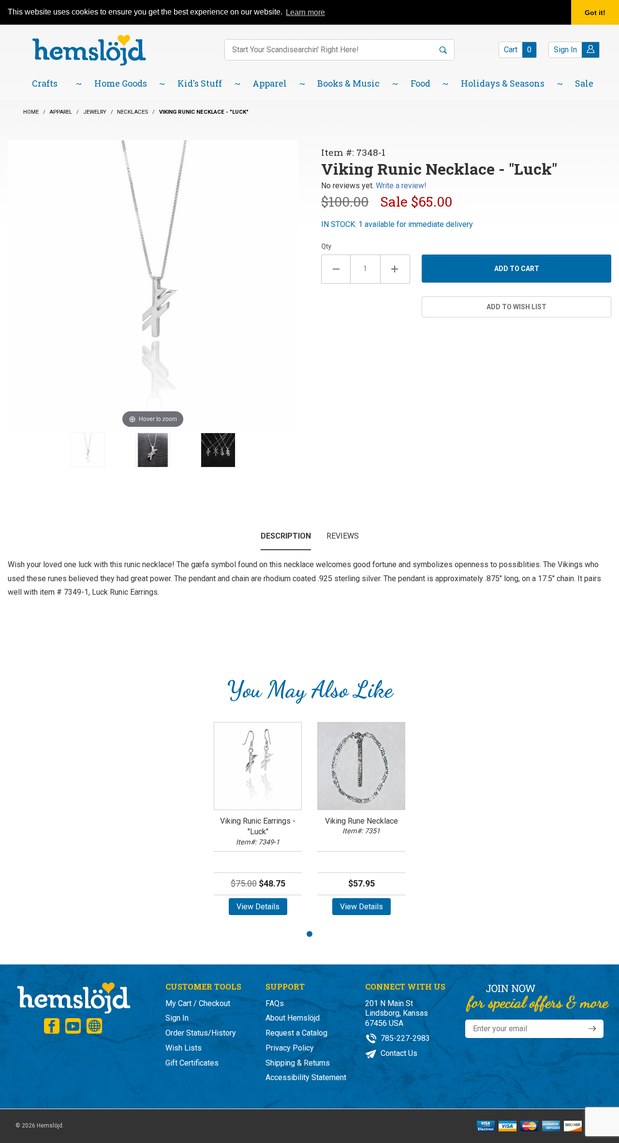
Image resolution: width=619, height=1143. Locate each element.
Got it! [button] (595, 12)
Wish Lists (183, 1048)
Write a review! (401, 185)
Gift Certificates (192, 1063)
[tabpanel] (258, 822)
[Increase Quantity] (395, 269)
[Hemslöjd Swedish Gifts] (73, 996)
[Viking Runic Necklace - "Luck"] (87, 450)
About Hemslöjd (292, 1018)
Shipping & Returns (297, 1063)
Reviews (342, 536)
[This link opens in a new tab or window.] (51, 1026)
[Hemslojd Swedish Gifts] (89, 49)
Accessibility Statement (305, 1077)
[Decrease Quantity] (336, 269)
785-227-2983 (404, 1038)
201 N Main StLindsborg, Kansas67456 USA (396, 1013)
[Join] (592, 1029)
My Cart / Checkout (197, 1003)
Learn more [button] (305, 12)
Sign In (177, 1018)
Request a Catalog (296, 1033)
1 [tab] (309, 934)
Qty (326, 246)
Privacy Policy (289, 1048)
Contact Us (398, 1053)
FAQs (274, 1003)
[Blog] (94, 1026)
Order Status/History (200, 1033)
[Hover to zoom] (153, 284)
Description (286, 536)
